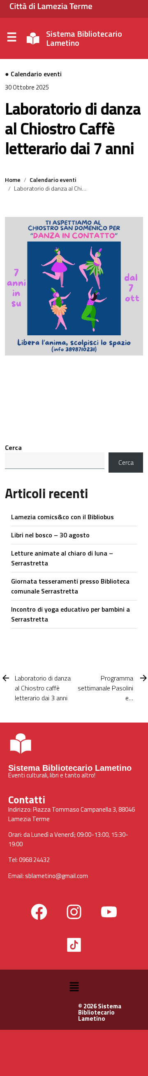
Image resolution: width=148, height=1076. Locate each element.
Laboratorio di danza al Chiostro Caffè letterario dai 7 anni (73, 128)
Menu (11, 38)
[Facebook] (39, 911)
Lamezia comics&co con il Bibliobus (62, 517)
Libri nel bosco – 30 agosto (50, 535)
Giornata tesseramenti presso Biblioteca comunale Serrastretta (70, 586)
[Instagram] (74, 911)
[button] (74, 986)
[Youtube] (108, 911)
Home (13, 179)
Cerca (13, 447)
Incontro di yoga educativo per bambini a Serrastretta (70, 614)
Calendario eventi (36, 74)
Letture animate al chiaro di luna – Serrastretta (62, 558)
